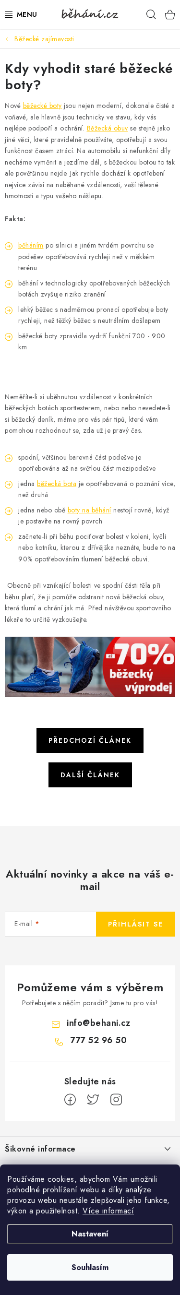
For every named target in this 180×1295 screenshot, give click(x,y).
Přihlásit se (135, 924)
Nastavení (90, 1233)
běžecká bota (56, 483)
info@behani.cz (98, 1023)
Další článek (90, 775)
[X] (93, 1099)
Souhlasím (90, 1267)
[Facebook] (70, 1099)
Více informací (108, 1210)
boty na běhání (89, 510)
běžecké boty (42, 105)
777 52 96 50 (98, 1040)
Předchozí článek (90, 740)
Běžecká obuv (107, 128)
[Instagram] (116, 1099)
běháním (31, 245)
